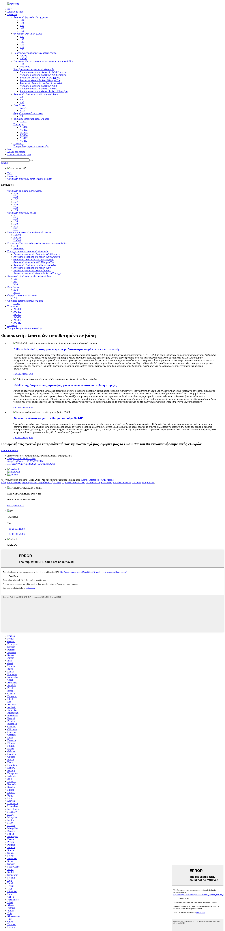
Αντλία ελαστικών (122, 482)
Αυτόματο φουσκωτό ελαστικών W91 (38, 88)
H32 (22, 22)
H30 (22, 20)
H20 (15, 193)
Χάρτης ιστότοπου (90, 479)
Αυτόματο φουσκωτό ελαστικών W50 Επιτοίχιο (43, 72)
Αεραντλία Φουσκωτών (73, 482)
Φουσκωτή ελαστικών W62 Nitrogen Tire (40, 80)
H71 (22, 50)
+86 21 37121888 (16, 528)
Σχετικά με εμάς (15, 11)
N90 (22, 102)
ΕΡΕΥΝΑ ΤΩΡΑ (9, 450)
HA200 (23, 58)
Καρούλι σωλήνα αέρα (49, 482)
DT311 (23, 121)
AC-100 (24, 127)
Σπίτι (9, 9)
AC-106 (24, 135)
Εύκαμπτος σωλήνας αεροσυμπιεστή (19, 482)
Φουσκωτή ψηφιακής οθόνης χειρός (30, 17)
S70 (21, 99)
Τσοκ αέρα (18, 124)
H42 (22, 64)
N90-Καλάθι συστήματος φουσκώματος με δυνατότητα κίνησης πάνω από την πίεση (66, 349)
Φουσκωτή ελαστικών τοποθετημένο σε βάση (35, 94)
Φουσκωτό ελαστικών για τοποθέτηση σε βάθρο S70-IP (48, 418)
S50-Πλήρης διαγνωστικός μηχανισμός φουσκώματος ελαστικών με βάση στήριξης (65, 385)
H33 (22, 39)
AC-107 (24, 138)
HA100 (23, 55)
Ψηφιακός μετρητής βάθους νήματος (31, 119)
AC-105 (24, 132)
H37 (22, 25)
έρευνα (16, 374)
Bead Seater (19, 105)
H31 (22, 36)
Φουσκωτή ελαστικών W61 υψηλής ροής (40, 77)
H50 (22, 31)
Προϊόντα (12, 14)
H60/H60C (25, 66)
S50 (21, 97)
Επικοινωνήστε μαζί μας (19, 154)
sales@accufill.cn (15, 505)
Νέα (9, 149)
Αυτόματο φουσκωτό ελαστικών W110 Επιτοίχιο (44, 91)
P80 (21, 116)
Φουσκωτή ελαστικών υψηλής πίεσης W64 (41, 83)
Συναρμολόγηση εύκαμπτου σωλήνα (31, 146)
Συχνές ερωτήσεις (16, 151)
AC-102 (24, 130)
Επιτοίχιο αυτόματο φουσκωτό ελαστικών (33, 69)
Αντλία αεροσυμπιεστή (143, 482)
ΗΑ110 (17, 237)
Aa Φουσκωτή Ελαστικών (99, 482)
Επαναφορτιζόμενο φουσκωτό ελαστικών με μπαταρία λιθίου (43, 61)
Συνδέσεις (18, 143)
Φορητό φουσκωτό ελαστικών (28, 113)
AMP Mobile (107, 479)
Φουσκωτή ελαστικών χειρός (27, 33)
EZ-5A (23, 108)
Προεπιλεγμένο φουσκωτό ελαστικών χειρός (35, 53)
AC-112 (23, 140)
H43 (22, 47)
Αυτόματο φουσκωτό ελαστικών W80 (38, 86)
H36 (22, 42)
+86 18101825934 (16, 534)
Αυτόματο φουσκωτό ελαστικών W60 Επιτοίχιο (43, 75)
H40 (22, 28)
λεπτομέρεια (26, 374)
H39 (22, 44)
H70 (15, 210)
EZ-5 (22, 110)
